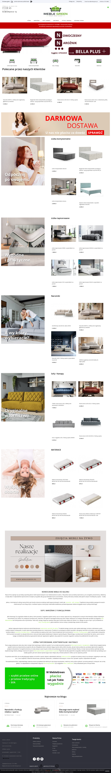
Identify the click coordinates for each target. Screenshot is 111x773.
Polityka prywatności (57, 743)
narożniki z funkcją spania (80, 632)
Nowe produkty (36, 743)
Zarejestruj (79, 1)
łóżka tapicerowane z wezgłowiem (80, 645)
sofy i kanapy (75, 602)
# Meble (7, 703)
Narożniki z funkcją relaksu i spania (13, 710)
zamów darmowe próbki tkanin (22, 1)
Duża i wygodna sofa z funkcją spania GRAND (63, 437)
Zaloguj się (72, 1)
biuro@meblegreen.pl (8, 11)
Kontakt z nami (56, 753)
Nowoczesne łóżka (55, 42)
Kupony (74, 754)
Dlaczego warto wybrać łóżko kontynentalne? (69, 710)
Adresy (73, 752)
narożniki (68, 602)
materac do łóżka (66, 656)
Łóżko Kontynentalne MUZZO (59, 168)
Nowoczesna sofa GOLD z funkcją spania (67, 100)
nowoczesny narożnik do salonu (49, 628)
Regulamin (55, 746)
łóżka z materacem (68, 663)
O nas (53, 748)
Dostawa (54, 741)
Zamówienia (75, 745)
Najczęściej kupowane (38, 746)
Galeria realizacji (37, 741)
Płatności (54, 750)
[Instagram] (41, 759)
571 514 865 (5, 8)
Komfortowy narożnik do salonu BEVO (61, 326)
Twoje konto (76, 739)
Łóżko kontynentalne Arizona (59, 201)
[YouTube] (38, 759)
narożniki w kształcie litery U (23, 632)
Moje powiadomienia (77, 756)
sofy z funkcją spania (44, 622)
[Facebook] (34, 759)
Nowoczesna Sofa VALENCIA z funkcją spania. (90, 436)
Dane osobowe (76, 742)
